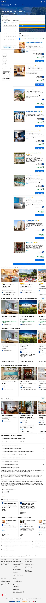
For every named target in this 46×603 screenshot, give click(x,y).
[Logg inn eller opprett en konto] (41, 1)
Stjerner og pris (31, 38)
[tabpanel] (10, 36)
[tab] (6, 22)
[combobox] (23, 17)
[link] (6, 54)
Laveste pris (24, 38)
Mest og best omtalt (40, 38)
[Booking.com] (3, 1)
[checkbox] (15, 31)
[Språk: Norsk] (2, 595)
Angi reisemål (6, 16)
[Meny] (44, 1)
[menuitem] (5, 5)
